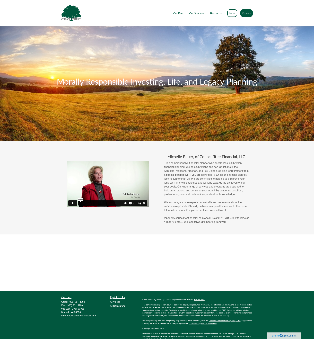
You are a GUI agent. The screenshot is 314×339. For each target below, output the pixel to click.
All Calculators (117, 305)
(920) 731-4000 (77, 301)
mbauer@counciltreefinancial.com (78, 315)
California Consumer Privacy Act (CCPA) (225, 320)
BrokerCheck (199, 299)
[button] (178, 13)
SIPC (166, 336)
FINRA (161, 336)
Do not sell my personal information (203, 323)
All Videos (115, 301)
